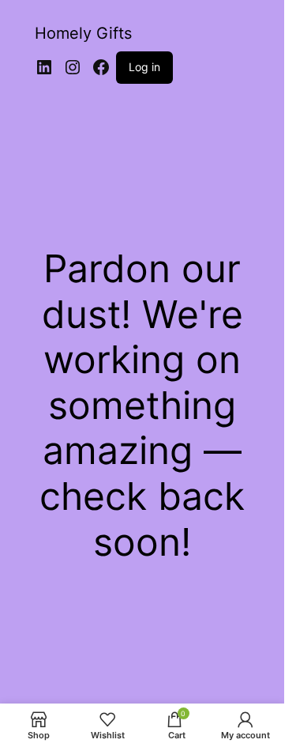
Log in (144, 67)
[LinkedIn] (44, 67)
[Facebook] (101, 67)
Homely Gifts (83, 33)
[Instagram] (72, 67)
